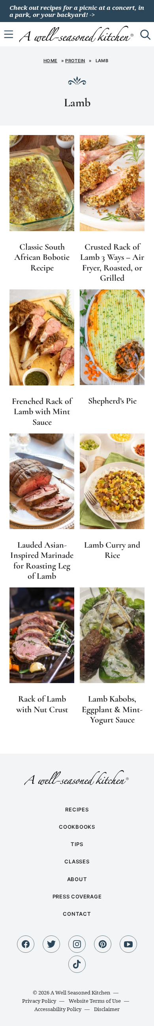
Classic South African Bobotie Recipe (41, 257)
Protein (75, 60)
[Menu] (8, 34)
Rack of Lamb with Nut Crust (42, 704)
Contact (77, 914)
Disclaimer (107, 1009)
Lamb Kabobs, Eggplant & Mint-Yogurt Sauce (112, 709)
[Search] (145, 34)
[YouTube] (128, 944)
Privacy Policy (39, 1000)
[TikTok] (77, 964)
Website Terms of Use (95, 1000)
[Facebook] (25, 944)
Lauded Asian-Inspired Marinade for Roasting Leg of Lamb (41, 560)
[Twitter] (51, 944)
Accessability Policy (57, 1009)
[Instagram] (77, 944)
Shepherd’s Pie (112, 401)
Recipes (76, 809)
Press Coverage (77, 896)
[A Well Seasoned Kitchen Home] (77, 33)
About (77, 879)
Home (50, 60)
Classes (76, 861)
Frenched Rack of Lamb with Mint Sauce (42, 411)
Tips (77, 844)
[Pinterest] (102, 944)
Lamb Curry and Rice (112, 550)
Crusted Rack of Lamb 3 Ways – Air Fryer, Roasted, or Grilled (112, 262)
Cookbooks (77, 827)
